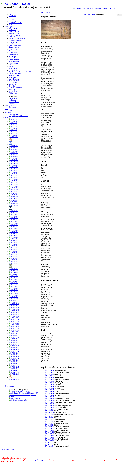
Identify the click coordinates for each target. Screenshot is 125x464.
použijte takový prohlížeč (40, 460)
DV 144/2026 (49, 370)
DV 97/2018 (49, 446)
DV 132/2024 (49, 390)
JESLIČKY (12, 16)
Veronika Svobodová (15, 88)
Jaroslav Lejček (13, 58)
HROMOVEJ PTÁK (15, 23)
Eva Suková (12, 86)
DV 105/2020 (49, 434)
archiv (89, 14)
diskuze (84, 14)
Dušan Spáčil (13, 82)
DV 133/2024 (49, 388)
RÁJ (10, 24)
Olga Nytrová (13, 70)
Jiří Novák (12, 67)
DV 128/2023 (49, 397)
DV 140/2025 (49, 377)
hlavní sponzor (13, 388)
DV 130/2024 (49, 393)
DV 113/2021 (49, 421)
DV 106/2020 (49, 432)
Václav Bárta (13, 28)
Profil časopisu (13, 114)
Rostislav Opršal (14, 75)
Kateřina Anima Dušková (17, 38)
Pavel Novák (13, 68)
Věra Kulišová (13, 56)
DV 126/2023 (49, 400)
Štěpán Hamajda (14, 47)
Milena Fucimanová (15, 45)
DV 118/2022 (49, 413)
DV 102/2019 (49, 439)
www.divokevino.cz (7, 455)
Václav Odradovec (15, 74)
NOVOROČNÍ (14, 21)
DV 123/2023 (49, 406)
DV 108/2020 (49, 428)
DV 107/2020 (49, 430)
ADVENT (12, 19)
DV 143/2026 (49, 372)
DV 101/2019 (49, 441)
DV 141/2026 (49, 376)
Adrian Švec (13, 93)
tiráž (93, 14)
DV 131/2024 (49, 391)
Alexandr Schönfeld (15, 81)
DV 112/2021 (49, 423)
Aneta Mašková (14, 61)
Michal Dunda (13, 37)
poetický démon (10, 105)
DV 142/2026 (49, 374)
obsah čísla (8, 26)
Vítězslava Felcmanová (16, 40)
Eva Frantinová (13, 44)
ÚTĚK (11, 14)
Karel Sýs (12, 89)
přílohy (7, 109)
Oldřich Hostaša (14, 49)
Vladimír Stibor (13, 84)
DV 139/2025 (49, 379)
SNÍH (11, 17)
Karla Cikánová (14, 31)
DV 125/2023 (49, 402)
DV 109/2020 (49, 427)
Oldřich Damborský (15, 35)
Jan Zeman (12, 100)
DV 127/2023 (49, 398)
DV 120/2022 (49, 409)
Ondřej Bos (12, 30)
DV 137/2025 (49, 383)
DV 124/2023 (49, 404)
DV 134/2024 (49, 386)
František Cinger (14, 33)
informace (8, 112)
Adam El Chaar (14, 51)
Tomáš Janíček (13, 52)
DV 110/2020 (49, 425)
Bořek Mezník (13, 63)
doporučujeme (9, 386)
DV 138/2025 (49, 381)
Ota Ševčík (12, 107)
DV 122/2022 (49, 407)
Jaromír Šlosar (13, 91)
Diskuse (11, 110)
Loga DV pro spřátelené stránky (19, 116)
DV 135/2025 (49, 384)
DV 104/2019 (49, 435)
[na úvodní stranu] (15, 4)
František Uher (13, 95)
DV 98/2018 (49, 444)
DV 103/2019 (49, 437)
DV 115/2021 (49, 418)
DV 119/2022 (49, 411)
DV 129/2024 (49, 395)
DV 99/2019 (49, 442)
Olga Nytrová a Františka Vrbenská (20, 72)
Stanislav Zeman (14, 102)
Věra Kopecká (13, 54)
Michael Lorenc (14, 60)
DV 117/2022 (49, 414)
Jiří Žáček (12, 103)
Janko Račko (13, 77)
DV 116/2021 (49, 416)
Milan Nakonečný (14, 65)
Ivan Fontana (13, 42)
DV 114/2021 (49, 420)
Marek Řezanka (14, 79)
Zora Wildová (13, 98)
